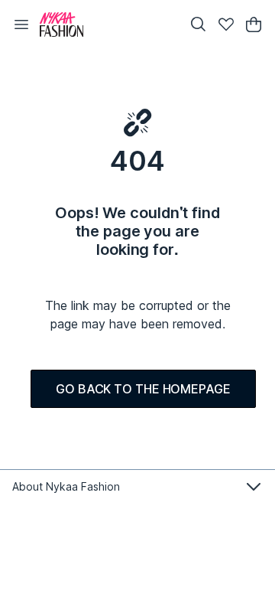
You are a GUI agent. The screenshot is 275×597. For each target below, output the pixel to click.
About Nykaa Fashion (66, 486)
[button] (21, 24)
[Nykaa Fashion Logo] (107, 24)
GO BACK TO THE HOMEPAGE (143, 388)
